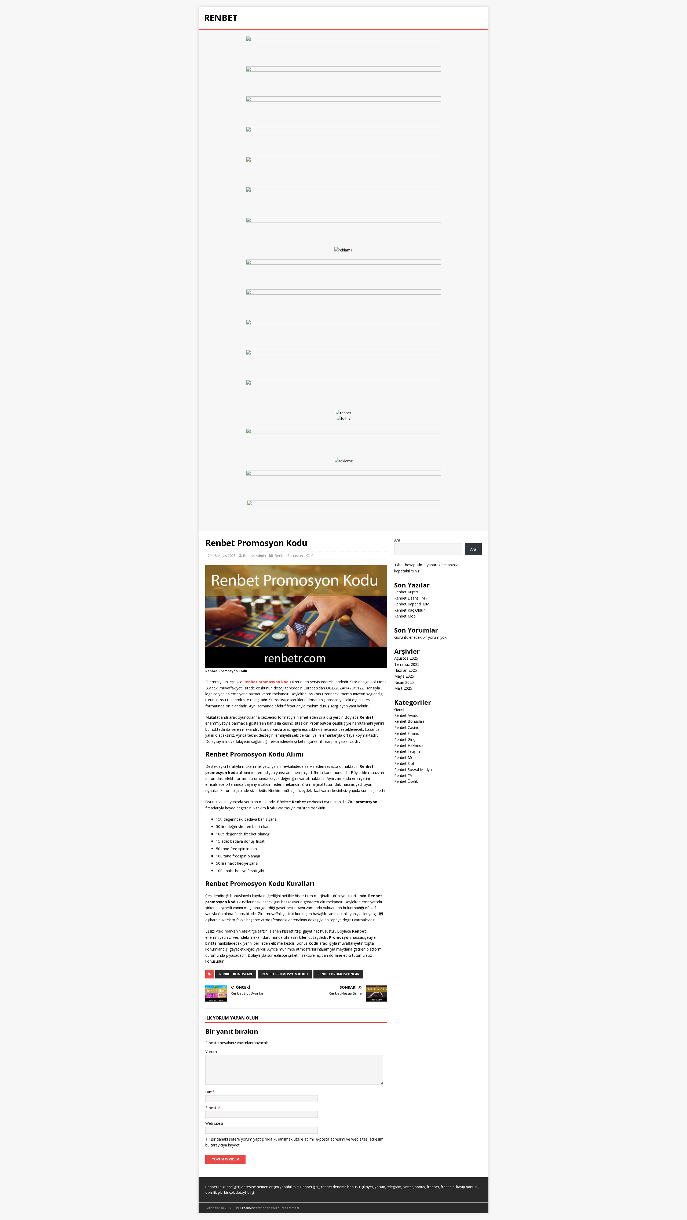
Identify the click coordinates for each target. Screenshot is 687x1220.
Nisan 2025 (404, 682)
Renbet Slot (404, 763)
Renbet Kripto (406, 591)
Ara (397, 540)
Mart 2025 (403, 688)
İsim (209, 1091)
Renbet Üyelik (406, 781)
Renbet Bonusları (289, 555)
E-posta (212, 1107)
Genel (399, 709)
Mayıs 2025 (404, 676)
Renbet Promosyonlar (338, 974)
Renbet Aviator (407, 715)
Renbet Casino (406, 727)
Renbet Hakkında (408, 745)
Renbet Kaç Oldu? (409, 610)
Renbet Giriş (404, 739)
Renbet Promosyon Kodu (285, 974)
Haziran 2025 (405, 670)
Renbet (211, 1186)
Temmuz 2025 (406, 664)
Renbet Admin (254, 555)
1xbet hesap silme (410, 564)
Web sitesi (214, 1123)
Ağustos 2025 (406, 658)
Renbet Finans (406, 733)
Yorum (211, 1051)
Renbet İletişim (407, 751)
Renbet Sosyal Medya (413, 769)
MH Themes (245, 1208)
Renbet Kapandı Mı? (411, 604)
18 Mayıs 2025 (224, 555)
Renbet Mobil (405, 616)
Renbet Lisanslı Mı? (410, 598)
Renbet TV (403, 775)
